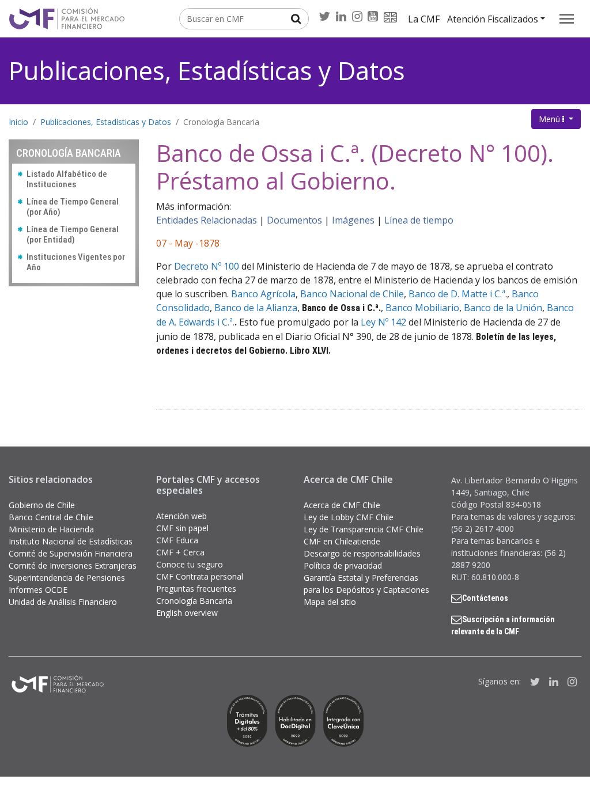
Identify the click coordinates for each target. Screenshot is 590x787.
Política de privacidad (343, 565)
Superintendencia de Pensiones (67, 577)
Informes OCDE (38, 589)
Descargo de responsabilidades (362, 553)
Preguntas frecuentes (196, 588)
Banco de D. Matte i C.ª (457, 293)
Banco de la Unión (503, 307)
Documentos (294, 220)
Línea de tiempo (418, 220)
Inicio (18, 121)
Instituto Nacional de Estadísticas (71, 541)
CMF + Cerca (180, 552)
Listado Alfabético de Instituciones (67, 179)
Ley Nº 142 (383, 322)
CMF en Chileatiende (342, 541)
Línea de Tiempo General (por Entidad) (73, 234)
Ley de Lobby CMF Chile (349, 517)
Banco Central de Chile (51, 517)
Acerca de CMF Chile (342, 505)
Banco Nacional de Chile (352, 293)
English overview (187, 612)
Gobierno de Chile (42, 505)
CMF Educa (177, 540)
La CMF (424, 19)
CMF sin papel (182, 528)
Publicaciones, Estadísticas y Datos (207, 71)
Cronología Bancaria (221, 121)
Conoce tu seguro (189, 564)
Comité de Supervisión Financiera (71, 553)
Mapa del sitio (330, 601)
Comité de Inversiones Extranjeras (73, 565)
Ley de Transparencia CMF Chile (363, 529)
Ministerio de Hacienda (51, 529)
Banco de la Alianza (255, 307)
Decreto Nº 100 (206, 266)
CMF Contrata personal (199, 576)
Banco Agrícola (263, 293)
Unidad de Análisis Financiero (63, 601)
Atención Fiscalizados (492, 19)
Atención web (181, 515)
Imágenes (353, 220)
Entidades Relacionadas (206, 220)
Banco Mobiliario (422, 307)
